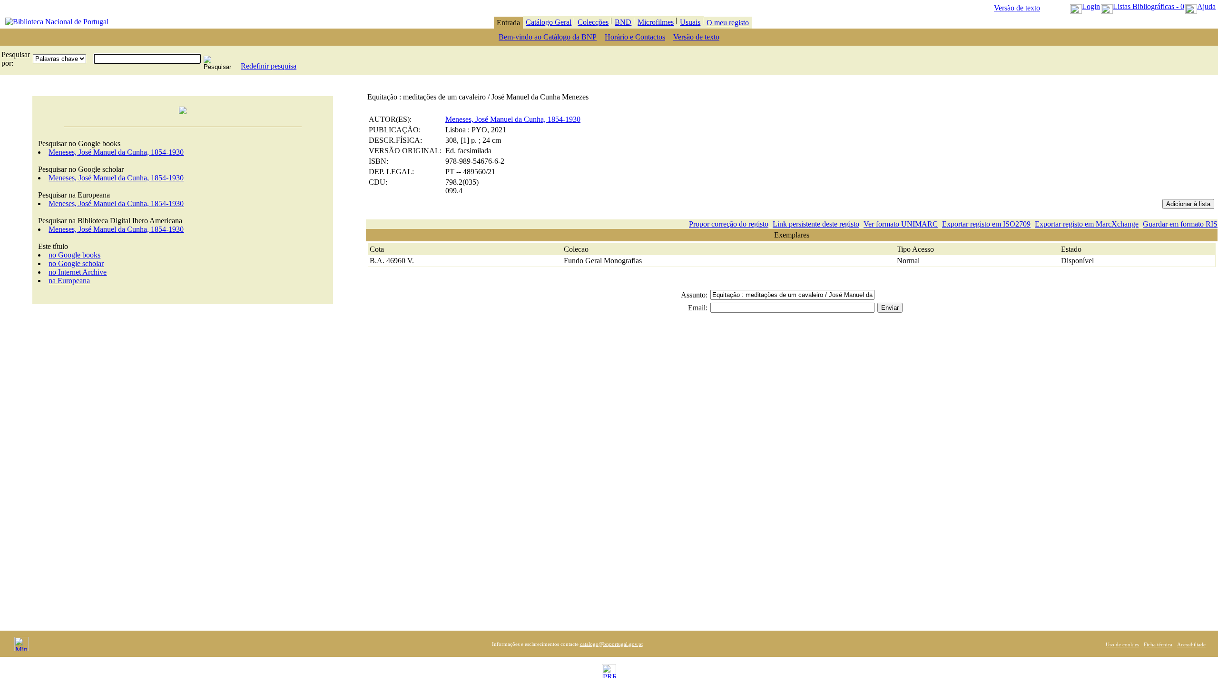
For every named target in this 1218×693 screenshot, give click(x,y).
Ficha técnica (1158, 644)
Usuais (690, 22)
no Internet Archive (78, 272)
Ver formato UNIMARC (901, 224)
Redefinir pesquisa (268, 66)
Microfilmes (656, 22)
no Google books (74, 255)
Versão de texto (1017, 8)
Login (1091, 6)
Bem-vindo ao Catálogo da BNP (548, 37)
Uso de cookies (1122, 644)
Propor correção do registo (728, 224)
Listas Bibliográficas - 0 (1148, 6)
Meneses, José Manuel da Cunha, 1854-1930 (116, 152)
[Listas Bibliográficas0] (1107, 6)
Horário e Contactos (635, 37)
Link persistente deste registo (816, 224)
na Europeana (69, 281)
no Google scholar (76, 263)
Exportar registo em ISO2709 (986, 224)
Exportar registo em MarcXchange (1087, 224)
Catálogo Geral (548, 22)
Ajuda (1206, 6)
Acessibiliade (1191, 644)
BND (623, 22)
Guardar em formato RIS (1180, 224)
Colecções (593, 22)
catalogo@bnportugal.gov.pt (611, 644)
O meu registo (728, 23)
